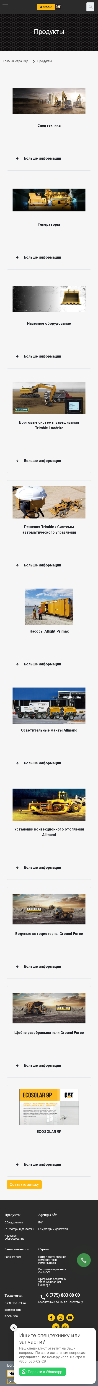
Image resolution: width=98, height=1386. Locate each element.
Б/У (40, 1222)
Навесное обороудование (14, 1237)
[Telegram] (55, 1327)
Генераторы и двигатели (19, 1229)
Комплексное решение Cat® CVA (52, 1271)
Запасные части (17, 1249)
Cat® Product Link (15, 1303)
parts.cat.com (13, 1309)
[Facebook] (51, 1317)
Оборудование (14, 1222)
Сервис (43, 1249)
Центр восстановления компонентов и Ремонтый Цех (52, 1259)
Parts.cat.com (13, 1257)
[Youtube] (70, 1317)
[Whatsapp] (65, 1327)
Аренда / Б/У (47, 1214)
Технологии (14, 1295)
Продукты (13, 1214)
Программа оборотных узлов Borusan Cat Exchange (52, 1282)
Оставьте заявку (24, 1184)
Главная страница (15, 61)
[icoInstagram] (60, 1317)
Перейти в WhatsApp (45, 1372)
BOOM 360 (11, 1316)
